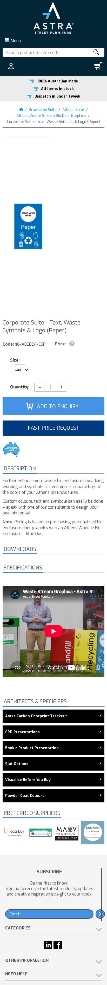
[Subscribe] (100, 914)
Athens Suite (73, 109)
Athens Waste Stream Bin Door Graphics (51, 115)
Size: (14, 360)
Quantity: (19, 387)
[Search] (96, 52)
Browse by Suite (43, 109)
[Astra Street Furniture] (53, 17)
